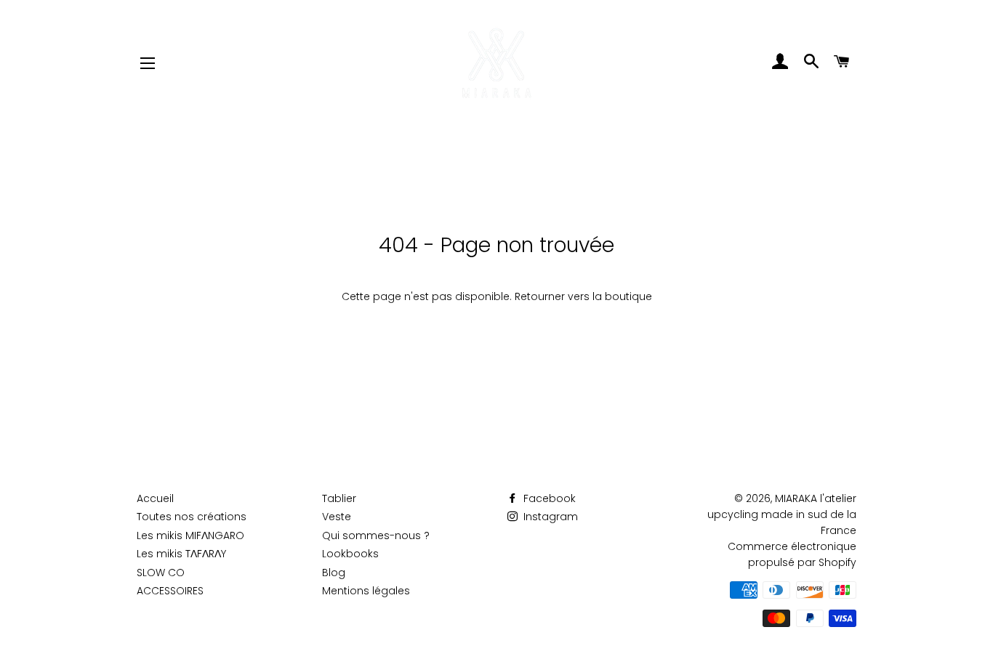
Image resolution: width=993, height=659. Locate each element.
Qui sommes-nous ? (376, 535)
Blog (333, 572)
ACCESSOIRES (170, 590)
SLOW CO (161, 572)
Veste (336, 516)
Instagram (549, 516)
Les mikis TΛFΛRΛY (181, 553)
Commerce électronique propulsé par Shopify (792, 554)
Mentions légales (366, 590)
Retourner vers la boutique (583, 296)
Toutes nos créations (191, 516)
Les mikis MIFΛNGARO (190, 535)
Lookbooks (350, 553)
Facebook (548, 498)
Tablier (339, 498)
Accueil (155, 498)
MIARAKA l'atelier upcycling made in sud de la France (781, 514)
